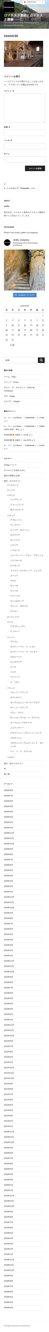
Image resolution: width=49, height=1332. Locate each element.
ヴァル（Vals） (10, 377)
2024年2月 (8, 950)
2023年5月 (8, 998)
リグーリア (15, 596)
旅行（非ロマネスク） (14, 763)
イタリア (11, 515)
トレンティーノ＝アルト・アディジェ (27, 555)
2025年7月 (8, 859)
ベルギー (11, 757)
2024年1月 (8, 955)
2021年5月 (8, 1105)
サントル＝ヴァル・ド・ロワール (25, 717)
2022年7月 (8, 1046)
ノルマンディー (17, 728)
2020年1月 (8, 1190)
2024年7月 (8, 923)
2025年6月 (8, 865)
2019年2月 (8, 1249)
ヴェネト (14, 611)
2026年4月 (8, 811)
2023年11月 (9, 966)
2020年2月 (8, 1185)
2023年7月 (8, 988)
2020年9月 (8, 1148)
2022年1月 (8, 1062)
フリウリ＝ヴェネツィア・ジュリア (26, 570)
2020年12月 (9, 1131)
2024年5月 (8, 934)
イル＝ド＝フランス (19, 692)
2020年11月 (9, 1137)
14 (37, 325)
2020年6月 (8, 1163)
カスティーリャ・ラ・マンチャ (24, 652)
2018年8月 (8, 1281)
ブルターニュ (16, 738)
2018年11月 (9, 1265)
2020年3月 (8, 1179)
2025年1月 (8, 892)
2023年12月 (9, 961)
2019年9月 (8, 1211)
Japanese (31, 2)
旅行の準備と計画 (12, 475)
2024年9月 (8, 913)
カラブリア (15, 535)
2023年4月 (8, 1003)
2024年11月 (9, 902)
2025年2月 (8, 886)
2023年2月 (8, 1014)
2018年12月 (9, 1259)
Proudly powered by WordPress (17, 1326)
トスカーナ (15, 550)
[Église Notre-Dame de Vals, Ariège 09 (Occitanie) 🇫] (24, 270)
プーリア (14, 576)
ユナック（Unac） (12, 382)
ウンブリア (15, 525)
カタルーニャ (16, 657)
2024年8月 (8, 918)
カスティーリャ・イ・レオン (23, 646)
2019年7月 (8, 1222)
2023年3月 (8, 1009)
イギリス (11, 495)
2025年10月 (9, 844)
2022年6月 (8, 1052)
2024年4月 (8, 940)
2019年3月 (8, 1244)
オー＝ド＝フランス (19, 707)
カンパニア (15, 540)
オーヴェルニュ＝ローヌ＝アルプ (25, 702)
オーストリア (13, 617)
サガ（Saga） (10, 396)
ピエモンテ (15, 565)
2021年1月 (8, 1126)
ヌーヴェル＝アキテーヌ (21, 722)
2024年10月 (9, 907)
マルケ (13, 580)
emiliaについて (10, 465)
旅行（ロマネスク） (13, 481)
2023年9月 (8, 977)
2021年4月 (8, 1110)
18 (19, 330)
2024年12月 (9, 897)
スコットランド (17, 504)
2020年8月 (8, 1153)
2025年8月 (8, 854)
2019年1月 (8, 1254)
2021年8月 (8, 1089)
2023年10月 (9, 971)
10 (13, 325)
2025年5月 (8, 870)
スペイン (11, 637)
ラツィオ (14, 591)
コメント (9, 91)
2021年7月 (8, 1094)
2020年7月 (8, 1158)
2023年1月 (8, 1019)
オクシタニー (16, 697)
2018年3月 (8, 1307)
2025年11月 (9, 838)
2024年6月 (8, 929)
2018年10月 (9, 1270)
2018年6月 (8, 1292)
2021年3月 (8, 1115)
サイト (7, 154)
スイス (10, 622)
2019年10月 (9, 1206)
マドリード (15, 677)
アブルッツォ (16, 520)
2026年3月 (8, 817)
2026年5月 (8, 806)
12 (25, 325)
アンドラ (11, 490)
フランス (11, 688)
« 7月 (12, 345)
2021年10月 (9, 1078)
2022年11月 (9, 1030)
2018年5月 (8, 1297)
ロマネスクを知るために (14, 470)
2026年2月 (8, 822)
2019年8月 (8, 1217)
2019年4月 (8, 1238)
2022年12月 (9, 1025)
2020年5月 (8, 1169)
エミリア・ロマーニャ (20, 530)
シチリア (14, 545)
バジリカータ (16, 560)
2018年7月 (8, 1286)
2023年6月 (8, 993)
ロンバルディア (17, 601)
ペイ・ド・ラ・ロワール (21, 751)
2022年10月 (9, 1036)
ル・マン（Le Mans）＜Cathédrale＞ (20, 417)
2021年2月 (8, 1121)
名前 (7, 127)
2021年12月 (9, 1067)
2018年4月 (8, 1302)
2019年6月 (8, 1227)
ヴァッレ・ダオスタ (19, 606)
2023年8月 (8, 982)
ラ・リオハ (15, 682)
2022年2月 (8, 1057)
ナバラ (13, 667)
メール (8, 140)
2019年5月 (8, 1233)
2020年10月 (9, 1142)
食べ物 (7, 774)
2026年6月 (8, 801)
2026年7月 (8, 796)
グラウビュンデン (18, 626)
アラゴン (14, 641)
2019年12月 (9, 1196)
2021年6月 (8, 1100)
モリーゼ (14, 586)
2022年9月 (8, 1041)
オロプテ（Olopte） (12, 401)
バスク (13, 672)
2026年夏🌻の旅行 (12, 435)
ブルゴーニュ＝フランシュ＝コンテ (26, 733)
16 (6, 330)
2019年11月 (9, 1201)
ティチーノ (15, 631)
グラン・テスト (17, 712)
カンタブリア (16, 662)
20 (31, 330)
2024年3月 (8, 945)
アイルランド (13, 485)
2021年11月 (9, 1073)
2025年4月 (8, 875)
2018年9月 (8, 1275)
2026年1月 (8, 827)
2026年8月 (8, 790)
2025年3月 (8, 881)
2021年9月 (8, 1084)
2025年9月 (8, 849)
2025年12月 (9, 833)
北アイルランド (17, 510)
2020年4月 (8, 1174)
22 (43, 330)
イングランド (16, 499)
